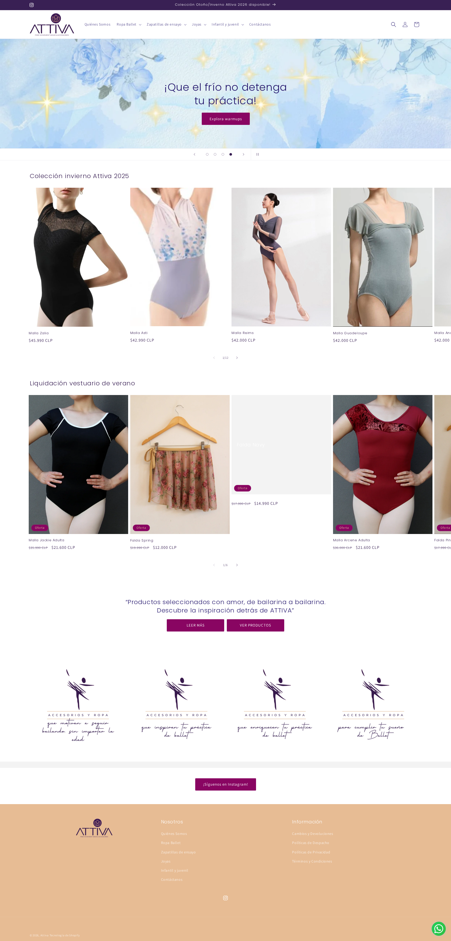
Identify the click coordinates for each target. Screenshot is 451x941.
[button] (129, 24)
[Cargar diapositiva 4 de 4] (231, 154)
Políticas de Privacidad (311, 852)
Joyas (166, 861)
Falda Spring (141, 540)
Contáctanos (172, 879)
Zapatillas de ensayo (178, 852)
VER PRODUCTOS (255, 625)
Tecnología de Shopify (65, 935)
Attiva (44, 935)
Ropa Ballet (171, 843)
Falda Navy (251, 445)
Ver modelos (225, 118)
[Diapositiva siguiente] (243, 154)
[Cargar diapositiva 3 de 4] (223, 154)
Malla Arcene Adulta (351, 540)
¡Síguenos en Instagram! (225, 784)
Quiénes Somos (174, 833)
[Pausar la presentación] (256, 154)
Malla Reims (243, 333)
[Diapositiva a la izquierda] (214, 357)
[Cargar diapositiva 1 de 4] (207, 154)
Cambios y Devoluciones (312, 833)
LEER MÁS (196, 625)
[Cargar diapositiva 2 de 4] (215, 154)
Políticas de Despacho (310, 843)
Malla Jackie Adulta (46, 540)
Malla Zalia (39, 333)
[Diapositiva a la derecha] (237, 357)
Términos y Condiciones (312, 861)
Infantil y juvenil (174, 870)
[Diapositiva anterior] (194, 154)
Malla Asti (139, 333)
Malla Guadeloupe (350, 333)
